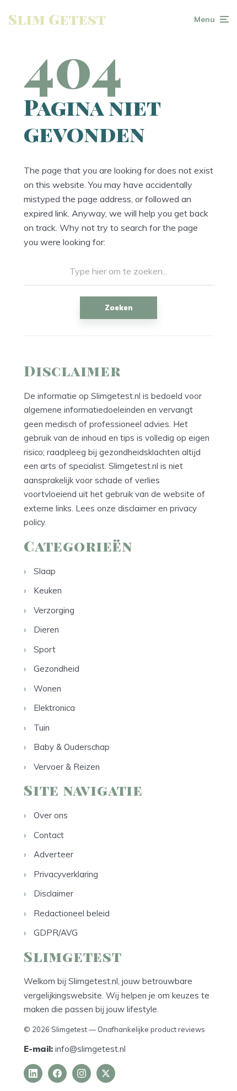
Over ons (51, 815)
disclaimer (137, 508)
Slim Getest (57, 19)
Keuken (48, 590)
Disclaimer (53, 893)
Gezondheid (56, 668)
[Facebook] (57, 1073)
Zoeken (119, 307)
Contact (49, 835)
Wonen (47, 688)
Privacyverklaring (66, 874)
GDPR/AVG (56, 932)
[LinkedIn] (33, 1073)
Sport (45, 649)
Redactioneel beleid (72, 913)
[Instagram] (81, 1073)
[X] (105, 1073)
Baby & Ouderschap (72, 747)
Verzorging (54, 610)
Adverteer (53, 854)
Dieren (46, 629)
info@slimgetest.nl (90, 1049)
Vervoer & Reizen (67, 766)
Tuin (42, 727)
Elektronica (54, 708)
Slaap (45, 571)
